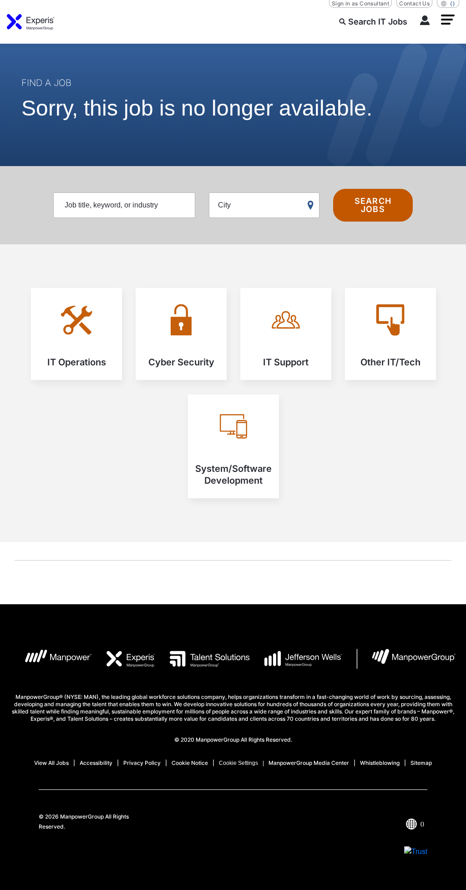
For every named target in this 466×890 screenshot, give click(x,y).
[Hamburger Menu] (448, 20)
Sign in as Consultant (360, 3)
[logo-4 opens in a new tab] (296, 659)
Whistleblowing (380, 762)
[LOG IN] (425, 22)
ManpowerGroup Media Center (308, 762)
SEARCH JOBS (373, 205)
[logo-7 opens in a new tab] (406, 659)
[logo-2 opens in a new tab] (124, 659)
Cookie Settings (238, 763)
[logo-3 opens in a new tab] (202, 659)
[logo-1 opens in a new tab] (51, 659)
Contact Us (414, 3)
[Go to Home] (31, 22)
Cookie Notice (190, 762)
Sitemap (421, 762)
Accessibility (96, 762)
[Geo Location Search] (313, 206)
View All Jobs (51, 762)
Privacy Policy (142, 762)
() (452, 3)
